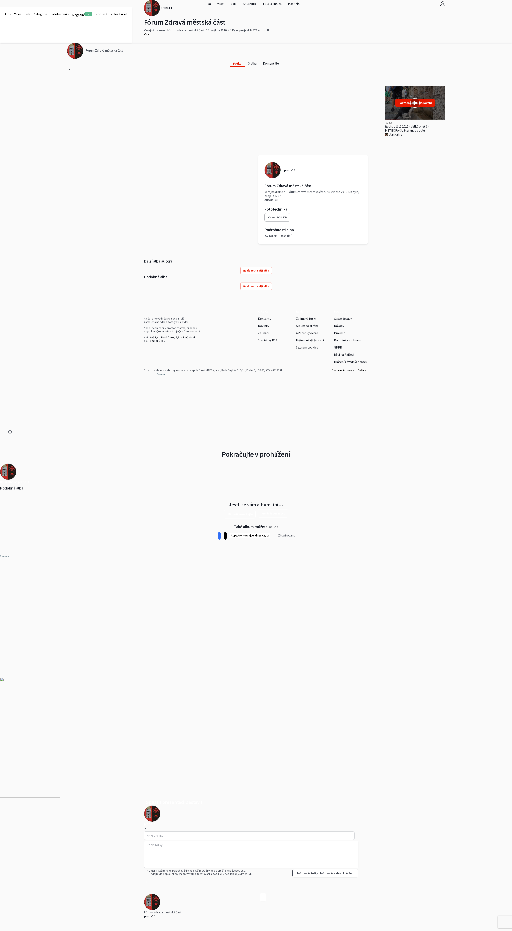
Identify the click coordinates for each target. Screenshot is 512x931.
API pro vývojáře (307, 333)
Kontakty (264, 319)
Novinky (263, 326)
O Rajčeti (264, 311)
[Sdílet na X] (225, 536)
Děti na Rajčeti (344, 355)
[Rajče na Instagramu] (146, 349)
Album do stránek (308, 326)
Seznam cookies (307, 347)
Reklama (302, 311)
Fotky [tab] (237, 63)
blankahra (395, 134)
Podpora (340, 311)
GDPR (338, 347)
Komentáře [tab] (271, 63)
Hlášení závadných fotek (350, 362)
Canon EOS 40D (277, 217)
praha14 (149, 916)
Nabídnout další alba (256, 270)
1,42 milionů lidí (155, 341)
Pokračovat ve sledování (415, 103)
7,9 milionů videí (185, 337)
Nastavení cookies (343, 370)
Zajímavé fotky (306, 319)
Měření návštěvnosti (310, 340)
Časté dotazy (343, 319)
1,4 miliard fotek (164, 337)
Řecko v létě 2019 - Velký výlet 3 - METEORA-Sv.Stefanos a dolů (407, 128)
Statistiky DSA (267, 340)
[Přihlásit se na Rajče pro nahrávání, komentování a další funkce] (442, 3)
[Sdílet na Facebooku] (219, 536)
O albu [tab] (252, 63)
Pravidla (339, 333)
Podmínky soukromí (347, 340)
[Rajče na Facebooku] (145, 349)
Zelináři (263, 333)
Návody (339, 326)
